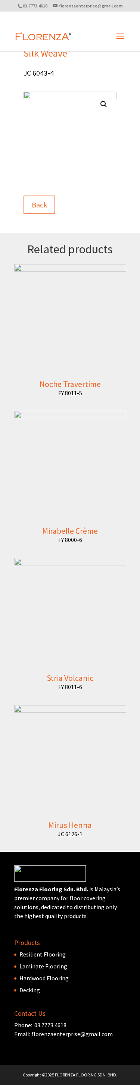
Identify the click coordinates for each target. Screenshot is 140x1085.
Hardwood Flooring (44, 978)
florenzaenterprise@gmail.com (72, 1034)
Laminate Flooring (43, 966)
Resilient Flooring (42, 954)
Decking (29, 990)
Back (39, 204)
